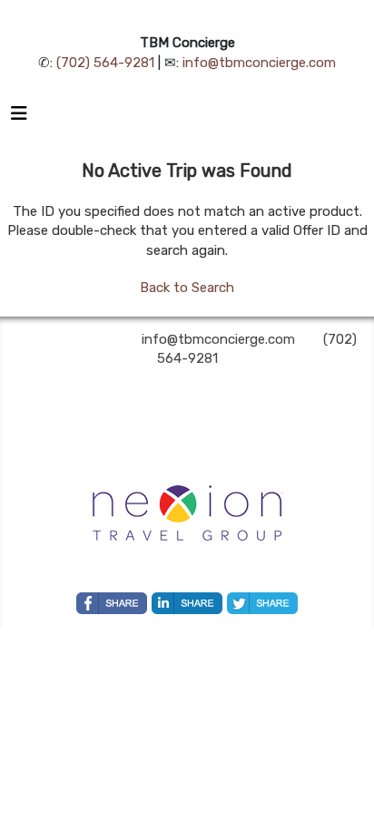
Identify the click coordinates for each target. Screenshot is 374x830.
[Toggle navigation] (19, 117)
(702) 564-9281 (105, 62)
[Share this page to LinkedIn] (187, 603)
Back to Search (187, 287)
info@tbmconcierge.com (259, 62)
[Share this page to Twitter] (262, 603)
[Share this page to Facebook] (111, 603)
